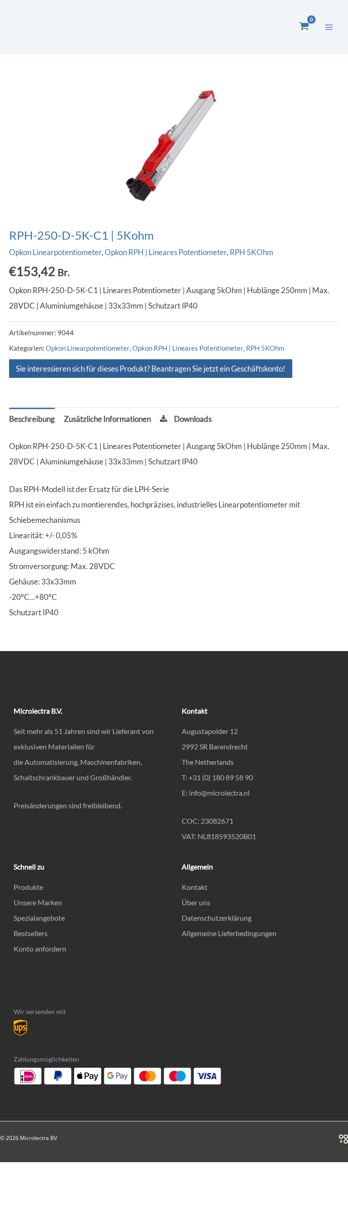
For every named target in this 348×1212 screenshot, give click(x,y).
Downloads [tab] (193, 419)
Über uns (196, 902)
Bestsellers (31, 933)
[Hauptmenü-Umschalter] (329, 27)
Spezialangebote (39, 917)
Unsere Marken (38, 902)
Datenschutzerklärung (216, 917)
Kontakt (195, 887)
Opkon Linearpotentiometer (55, 252)
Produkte (28, 887)
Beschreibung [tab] (32, 419)
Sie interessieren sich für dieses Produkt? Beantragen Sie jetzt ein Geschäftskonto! (150, 368)
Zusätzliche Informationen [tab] (107, 419)
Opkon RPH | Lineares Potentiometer (166, 252)
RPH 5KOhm (251, 252)
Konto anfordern (40, 948)
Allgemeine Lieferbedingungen (229, 933)
